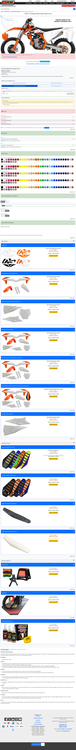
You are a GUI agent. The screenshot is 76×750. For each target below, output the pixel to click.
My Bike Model (3, 122)
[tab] (5, 649)
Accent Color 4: (5, 178)
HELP (67, 3)
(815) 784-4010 (69, 729)
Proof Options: (5, 100)
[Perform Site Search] (74, 9)
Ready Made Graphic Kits (16, 11)
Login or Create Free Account (68, 5)
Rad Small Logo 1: (4, 209)
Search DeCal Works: (5, 9)
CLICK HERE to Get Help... (45, 61)
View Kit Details (53, 284)
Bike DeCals (7, 11)
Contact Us (38, 1)
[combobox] (38, 206)
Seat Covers (45, 3)
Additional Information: (5, 226)
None (7, 201)
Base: (2, 137)
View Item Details (52, 255)
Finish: (2, 143)
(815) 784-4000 (61, 729)
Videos (45, 1)
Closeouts (73, 3)
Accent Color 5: (5, 185)
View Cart (73, 1)
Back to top (73, 129)
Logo (3, 201)
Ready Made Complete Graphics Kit (19, 83)
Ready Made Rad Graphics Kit (19, 86)
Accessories (51, 3)
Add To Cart (70, 93)
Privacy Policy (38, 722)
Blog (52, 1)
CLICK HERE (47, 127)
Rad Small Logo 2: (4, 214)
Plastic (40, 3)
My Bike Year (3, 115)
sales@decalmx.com (66, 731)
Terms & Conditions (38, 724)
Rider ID (35, 3)
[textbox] (37, 205)
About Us (38, 720)
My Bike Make (3, 118)
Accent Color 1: (7, 157)
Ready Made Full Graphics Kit (56, 83)
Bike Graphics (29, 3)
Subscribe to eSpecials (38, 718)
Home (30, 1)
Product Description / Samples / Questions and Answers (38, 63)
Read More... (72, 77)
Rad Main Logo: (4, 200)
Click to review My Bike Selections (10, 56)
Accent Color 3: (5, 171)
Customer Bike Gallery (61, 1)
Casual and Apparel (60, 3)
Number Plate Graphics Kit (56, 86)
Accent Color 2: (6, 164)
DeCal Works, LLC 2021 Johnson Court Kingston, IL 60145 (63, 725)
